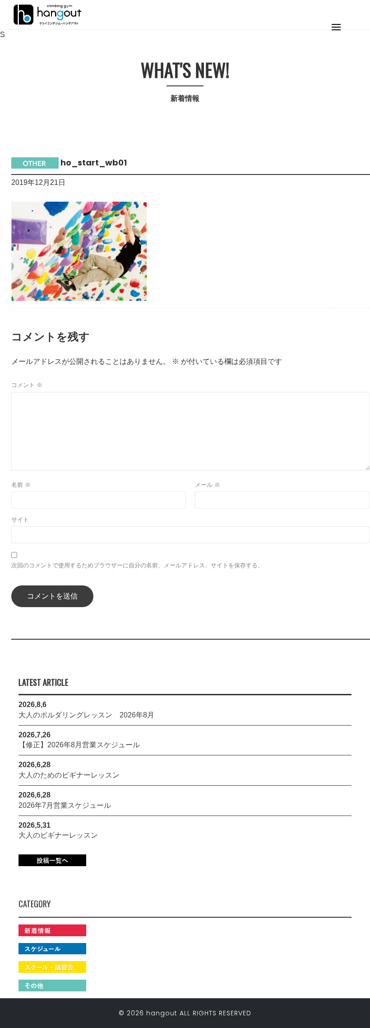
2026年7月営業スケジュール (64, 805)
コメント (26, 385)
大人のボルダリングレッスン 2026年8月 (86, 715)
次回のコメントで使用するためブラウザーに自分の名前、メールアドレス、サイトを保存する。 (137, 565)
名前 (21, 484)
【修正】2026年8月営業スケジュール (79, 745)
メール (207, 484)
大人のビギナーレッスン (58, 835)
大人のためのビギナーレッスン (69, 775)
